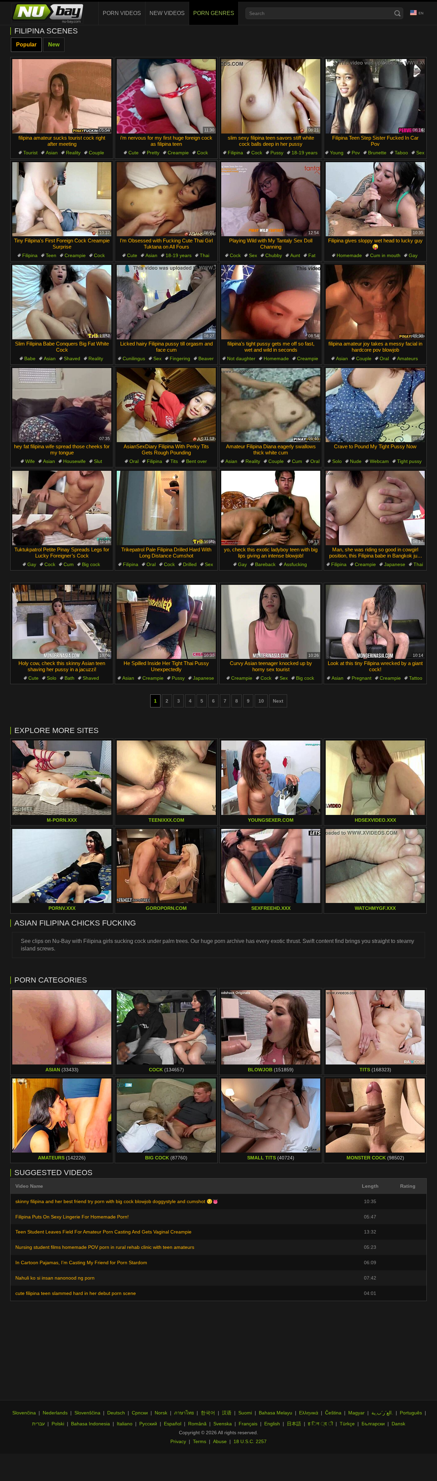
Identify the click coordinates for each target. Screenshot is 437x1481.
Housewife (74, 461)
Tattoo (415, 678)
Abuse (220, 1441)
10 (261, 701)
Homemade (349, 255)
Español (172, 1423)
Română (197, 1423)
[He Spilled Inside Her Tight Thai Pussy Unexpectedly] (166, 622)
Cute (133, 152)
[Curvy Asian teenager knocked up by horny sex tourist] (270, 622)
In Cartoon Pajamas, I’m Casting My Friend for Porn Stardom (81, 1262)
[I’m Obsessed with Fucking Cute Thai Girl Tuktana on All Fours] (166, 199)
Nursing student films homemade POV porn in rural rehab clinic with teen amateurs (104, 1247)
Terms (199, 1441)
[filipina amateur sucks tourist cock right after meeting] (61, 96)
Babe (30, 358)
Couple (96, 152)
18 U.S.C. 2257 (250, 1441)
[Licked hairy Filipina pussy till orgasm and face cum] (166, 302)
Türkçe (347, 1423)
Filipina (235, 152)
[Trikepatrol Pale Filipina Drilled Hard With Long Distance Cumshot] (166, 508)
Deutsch (116, 1412)
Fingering (180, 358)
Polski (58, 1423)
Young (336, 152)
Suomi (245, 1412)
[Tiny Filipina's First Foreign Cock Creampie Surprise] (61, 199)
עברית (38, 1423)
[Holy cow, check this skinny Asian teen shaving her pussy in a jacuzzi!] (61, 622)
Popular (26, 44)
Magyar (356, 1412)
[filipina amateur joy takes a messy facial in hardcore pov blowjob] (375, 302)
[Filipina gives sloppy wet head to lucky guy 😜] (375, 199)
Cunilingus (134, 358)
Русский (148, 1423)
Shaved (72, 358)
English (272, 1423)
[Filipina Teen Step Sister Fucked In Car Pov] (375, 96)
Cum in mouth (385, 255)
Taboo (401, 152)
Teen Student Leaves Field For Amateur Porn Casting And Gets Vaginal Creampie (103, 1232)
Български (373, 1423)
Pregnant (361, 678)
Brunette (377, 152)
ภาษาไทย (184, 1412)
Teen (51, 255)
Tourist (30, 152)
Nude (356, 461)
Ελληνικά (308, 1412)
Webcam (379, 461)
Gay (413, 255)
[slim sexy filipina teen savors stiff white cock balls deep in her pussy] (270, 96)
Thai (204, 255)
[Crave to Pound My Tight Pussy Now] (375, 405)
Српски (140, 1412)
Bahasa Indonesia (90, 1423)
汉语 (226, 1412)
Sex (420, 152)
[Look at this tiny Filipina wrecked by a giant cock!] (375, 622)
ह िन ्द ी (320, 1423)
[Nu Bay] (47, 13)
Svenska (222, 1423)
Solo (337, 461)
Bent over (196, 461)
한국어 (208, 1412)
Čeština (333, 1412)
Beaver (206, 358)
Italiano (124, 1423)
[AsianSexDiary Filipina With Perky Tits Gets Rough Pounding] (166, 405)
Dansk (398, 1423)
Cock (202, 152)
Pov (356, 152)
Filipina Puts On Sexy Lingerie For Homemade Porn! (72, 1216)
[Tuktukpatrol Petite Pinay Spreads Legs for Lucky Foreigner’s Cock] (61, 508)
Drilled (190, 564)
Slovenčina (24, 1412)
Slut (98, 461)
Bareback (265, 564)
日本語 (294, 1423)
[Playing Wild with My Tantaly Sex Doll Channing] (270, 199)
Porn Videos (122, 13)
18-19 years (305, 152)
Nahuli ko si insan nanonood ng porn (55, 1278)
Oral (384, 358)
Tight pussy (409, 461)
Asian (52, 152)
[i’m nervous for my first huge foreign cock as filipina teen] (166, 96)
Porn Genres (213, 13)
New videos (167, 13)
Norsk (161, 1412)
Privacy (178, 1441)
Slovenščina (87, 1412)
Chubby (273, 255)
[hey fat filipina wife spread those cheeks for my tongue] (61, 405)
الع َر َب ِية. (382, 1412)
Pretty (153, 152)
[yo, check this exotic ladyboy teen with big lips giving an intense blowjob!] (270, 508)
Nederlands (55, 1412)
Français (248, 1423)
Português (411, 1412)
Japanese (394, 564)
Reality (73, 152)
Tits (174, 461)
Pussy (276, 152)
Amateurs (407, 358)
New (53, 44)
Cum (297, 461)
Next (278, 701)
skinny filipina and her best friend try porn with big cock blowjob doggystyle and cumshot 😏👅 (116, 1201)
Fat (311, 255)
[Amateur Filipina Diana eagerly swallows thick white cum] (270, 405)
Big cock (91, 564)
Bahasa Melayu (275, 1412)
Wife (30, 461)
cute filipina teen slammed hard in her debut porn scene (75, 1293)
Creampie (178, 152)
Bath (69, 678)
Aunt (295, 255)
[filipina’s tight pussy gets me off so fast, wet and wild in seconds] (270, 302)
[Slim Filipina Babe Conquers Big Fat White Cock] (61, 302)
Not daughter (241, 358)
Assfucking (295, 564)
